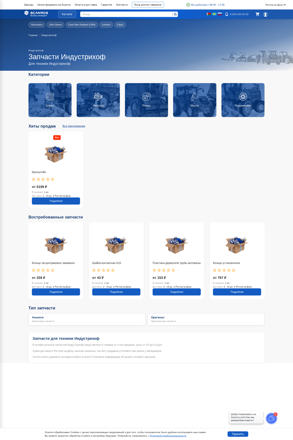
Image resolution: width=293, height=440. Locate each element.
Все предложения (74, 126)
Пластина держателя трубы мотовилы (177, 263)
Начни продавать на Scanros (54, 4)
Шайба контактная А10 (106, 263)
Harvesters (37, 24)
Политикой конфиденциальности (168, 435)
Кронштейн (39, 172)
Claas (120, 24)
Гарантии (106, 4)
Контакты (122, 4)
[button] (257, 14)
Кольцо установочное (226, 263)
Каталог (67, 14)
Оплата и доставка (86, 4)
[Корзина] (257, 14)
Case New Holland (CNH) (81, 24)
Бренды (28, 4)
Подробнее (56, 200)
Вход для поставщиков (147, 4)
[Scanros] (41, 13)
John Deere (55, 24)
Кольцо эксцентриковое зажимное (53, 263)
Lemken (106, 24)
